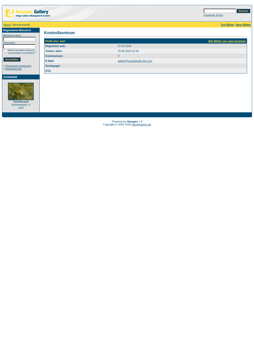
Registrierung (13, 68)
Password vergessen (18, 65)
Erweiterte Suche (213, 15)
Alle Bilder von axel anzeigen (227, 41)
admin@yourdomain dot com (135, 60)
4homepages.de (141, 124)
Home (7, 24)
